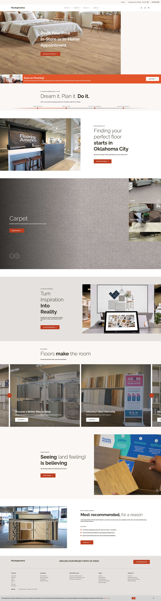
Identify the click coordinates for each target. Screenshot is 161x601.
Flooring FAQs (43, 579)
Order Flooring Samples (132, 577)
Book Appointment (142, 562)
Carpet (12, 579)
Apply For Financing (132, 580)
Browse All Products (101, 161)
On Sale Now (13, 585)
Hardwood (13, 577)
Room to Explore (102, 577)
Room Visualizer (43, 575)
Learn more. (107, 598)
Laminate (13, 580)
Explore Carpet (16, 230)
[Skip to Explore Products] (37, 108)
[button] (141, 8)
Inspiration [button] (76, 7)
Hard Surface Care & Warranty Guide (76, 577)
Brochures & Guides (44, 580)
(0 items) (148, 8)
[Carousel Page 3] (81, 72)
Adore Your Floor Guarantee (104, 580)
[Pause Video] (157, 490)
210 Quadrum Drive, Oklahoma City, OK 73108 (28, 589)
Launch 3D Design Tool (49, 327)
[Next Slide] (17, 256)
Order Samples (47, 475)
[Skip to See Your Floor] (66, 108)
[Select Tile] (158, 229)
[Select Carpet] (158, 200)
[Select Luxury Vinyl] (158, 210)
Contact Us (96, 7)
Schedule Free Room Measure (134, 579)
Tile (12, 582)
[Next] (151, 395)
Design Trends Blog (44, 577)
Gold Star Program (102, 582)
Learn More (151, 79)
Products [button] (66, 7)
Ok (133, 598)
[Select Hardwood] (158, 219)
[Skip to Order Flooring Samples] (94, 108)
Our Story (100, 575)
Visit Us (123, 2)
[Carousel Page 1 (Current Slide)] (78, 72)
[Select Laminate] (158, 238)
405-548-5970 (155, 2)
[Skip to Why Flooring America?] (123, 108)
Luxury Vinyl (13, 575)
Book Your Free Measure (49, 54)
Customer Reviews (102, 579)
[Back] (9, 395)
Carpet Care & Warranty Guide (75, 575)
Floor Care (13, 584)
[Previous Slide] (11, 256)
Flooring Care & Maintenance (75, 579)
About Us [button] (85, 7)
